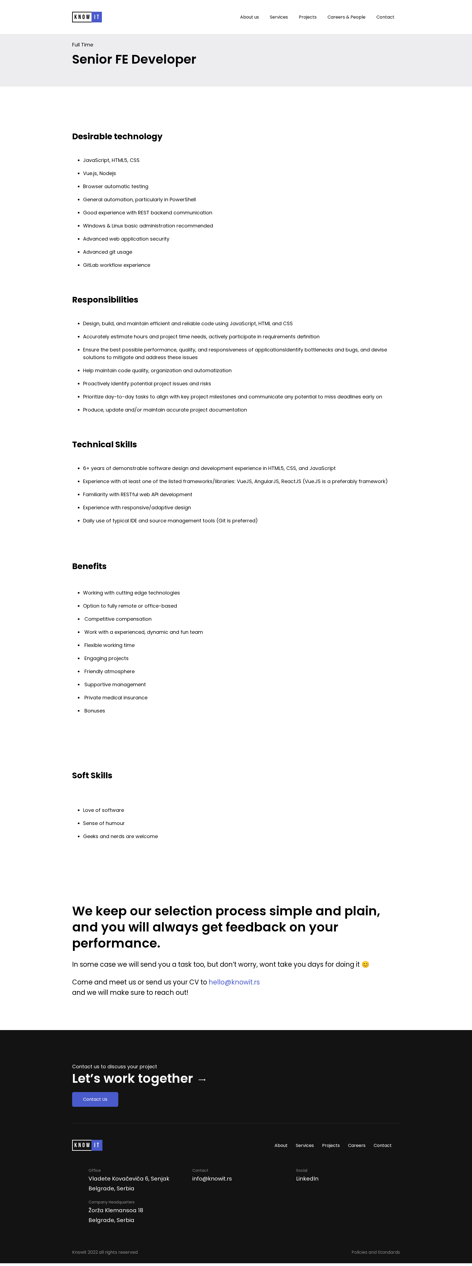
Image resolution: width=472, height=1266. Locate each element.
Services (279, 17)
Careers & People (346, 17)
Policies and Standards (376, 1252)
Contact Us (95, 1099)
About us (249, 17)
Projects (308, 17)
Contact (385, 17)
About (281, 1145)
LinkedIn (307, 1178)
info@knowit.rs (212, 1178)
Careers (356, 1145)
